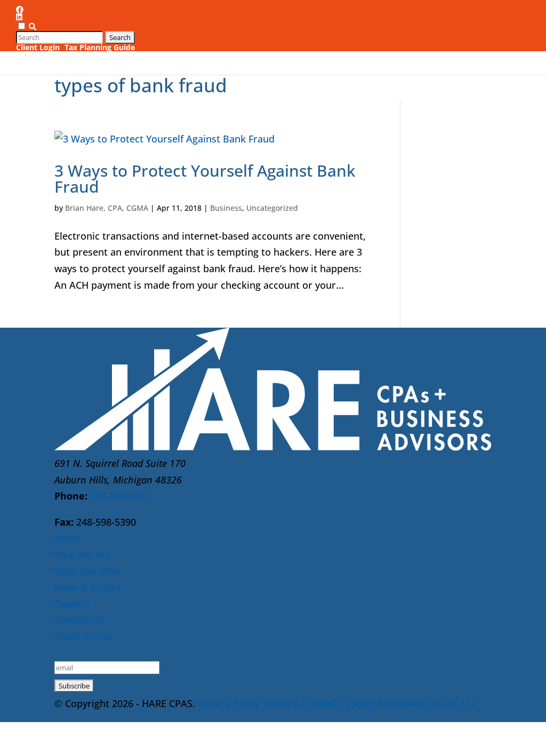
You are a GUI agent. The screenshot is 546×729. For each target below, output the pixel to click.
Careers (418, 46)
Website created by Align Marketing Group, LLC (370, 703)
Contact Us (470, 46)
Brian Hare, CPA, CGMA (106, 208)
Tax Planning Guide (100, 47)
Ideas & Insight (348, 46)
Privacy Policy (229, 703)
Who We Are (183, 46)
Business (226, 208)
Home (68, 538)
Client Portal (82, 636)
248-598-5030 (120, 495)
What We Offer (263, 46)
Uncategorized (272, 208)
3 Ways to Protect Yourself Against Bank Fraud (204, 178)
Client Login (38, 47)
